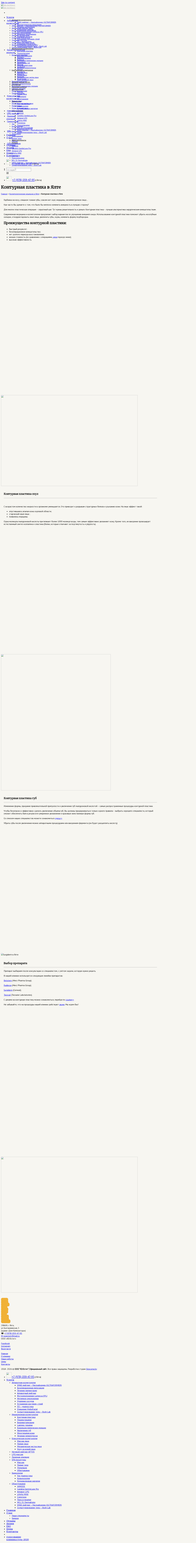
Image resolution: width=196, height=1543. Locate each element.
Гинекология (12, 121)
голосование (13, 1537)
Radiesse (20, 60)
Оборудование (14, 143)
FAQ (8, 150)
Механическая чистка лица (28, 77)
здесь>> (58, 818)
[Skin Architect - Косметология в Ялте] (8, 6)
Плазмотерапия (23, 53)
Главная (11, 135)
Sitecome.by (91, 1369)
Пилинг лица (17, 106)
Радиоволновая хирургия (22, 128)
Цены (3, 1361)
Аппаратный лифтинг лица (22, 28)
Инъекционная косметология (25, 1414)
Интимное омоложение (21, 33)
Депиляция (21, 96)
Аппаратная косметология (21, 20)
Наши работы (7, 1358)
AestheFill (21, 67)
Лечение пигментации (20, 35)
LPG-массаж (13, 113)
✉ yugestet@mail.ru (10, 1336)
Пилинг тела (16, 138)
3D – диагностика (25, 1406)
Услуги (10, 17)
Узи (13, 124)
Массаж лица (17, 101)
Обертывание (22, 99)
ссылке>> (70, 999)
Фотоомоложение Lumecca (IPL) (25, 45)
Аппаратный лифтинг (26, 1393)
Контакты (5, 1364)
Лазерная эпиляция (11, 117)
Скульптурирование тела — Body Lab (32, 132)
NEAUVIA (20, 74)
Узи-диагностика (24, 1475)
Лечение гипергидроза (26, 68)
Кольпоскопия (22, 106)
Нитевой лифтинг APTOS (23, 1451)
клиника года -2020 (17, 1539)
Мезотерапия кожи (24, 65)
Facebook (5, 1343)
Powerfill (20, 76)
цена (55, 237)
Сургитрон (21, 123)
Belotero (20, 57)
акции (62, 1004)
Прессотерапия (23, 125)
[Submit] (7, 173)
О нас (9, 1513)
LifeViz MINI (22, 120)
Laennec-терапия (18, 88)
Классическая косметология (13, 97)
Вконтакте (6, 1348)
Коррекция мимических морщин (30, 60)
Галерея (15, 1518)
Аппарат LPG (22, 118)
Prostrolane (21, 79)
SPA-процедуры (14, 131)
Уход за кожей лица (20, 108)
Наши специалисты (19, 140)
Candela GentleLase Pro (26, 115)
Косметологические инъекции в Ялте (24, 194)
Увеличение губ (24, 1430)
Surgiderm (21, 62)
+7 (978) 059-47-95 (23, 180)
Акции (10, 1523)
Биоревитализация (19, 81)
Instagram (5, 1346)
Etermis (20, 69)
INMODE (20, 113)
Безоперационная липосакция (24, 30)
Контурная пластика (19, 55)
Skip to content (8, 2)
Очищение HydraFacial (21, 37)
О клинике (5, 1356)
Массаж (15, 141)
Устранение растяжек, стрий (28, 39)
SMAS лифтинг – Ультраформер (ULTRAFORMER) (36, 22)
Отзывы (10, 145)
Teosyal (20, 64)
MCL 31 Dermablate (20, 160)
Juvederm (21, 72)
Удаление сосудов (19, 40)
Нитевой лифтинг (15, 111)
